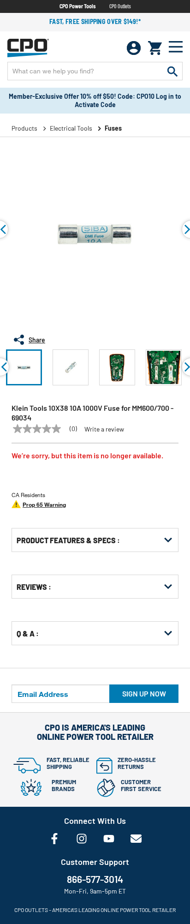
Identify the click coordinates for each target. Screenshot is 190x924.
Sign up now (144, 693)
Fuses (113, 128)
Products (24, 128)
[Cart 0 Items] (155, 48)
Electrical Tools (71, 128)
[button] (24, 367)
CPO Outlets (120, 6)
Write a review (104, 429)
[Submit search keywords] (172, 71)
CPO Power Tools (77, 6)
